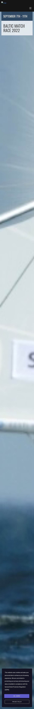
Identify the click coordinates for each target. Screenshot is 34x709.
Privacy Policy (17, 701)
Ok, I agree (16, 696)
